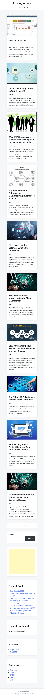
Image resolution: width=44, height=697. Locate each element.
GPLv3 (33, 694)
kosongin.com (22, 3)
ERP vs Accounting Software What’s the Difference (18, 248)
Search (11, 535)
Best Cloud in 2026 (18, 40)
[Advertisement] (22, 561)
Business (11, 146)
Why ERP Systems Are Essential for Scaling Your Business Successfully (21, 139)
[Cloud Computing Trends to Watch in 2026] (22, 73)
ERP (16, 146)
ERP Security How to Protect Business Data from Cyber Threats (19, 447)
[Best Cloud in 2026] (22, 25)
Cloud (11, 44)
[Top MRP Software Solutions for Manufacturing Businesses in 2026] (22, 175)
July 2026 (13, 652)
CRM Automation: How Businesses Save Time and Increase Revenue (22, 348)
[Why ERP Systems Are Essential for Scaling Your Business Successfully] (22, 122)
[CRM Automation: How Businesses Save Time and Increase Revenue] (22, 332)
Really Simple (19, 694)
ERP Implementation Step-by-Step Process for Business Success (21, 497)
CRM (10, 354)
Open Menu (23, 7)
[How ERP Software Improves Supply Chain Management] (22, 282)
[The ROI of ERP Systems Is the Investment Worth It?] (22, 384)
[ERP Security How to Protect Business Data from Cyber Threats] (22, 430)
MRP (10, 202)
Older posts (20, 525)
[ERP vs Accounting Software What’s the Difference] (22, 230)
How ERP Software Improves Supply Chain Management (20, 298)
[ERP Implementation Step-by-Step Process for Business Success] (22, 481)
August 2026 (14, 650)
